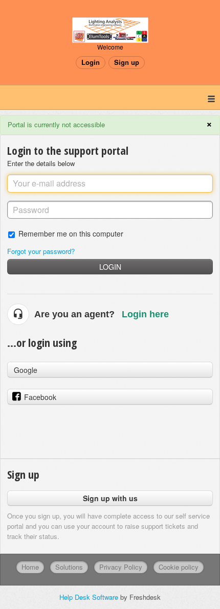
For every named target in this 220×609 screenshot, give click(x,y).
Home (30, 567)
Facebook (40, 397)
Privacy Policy (120, 567)
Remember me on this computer (70, 233)
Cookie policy (179, 567)
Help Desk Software (89, 597)
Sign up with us (110, 498)
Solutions (69, 567)
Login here (145, 314)
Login (110, 267)
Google (25, 370)
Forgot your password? (41, 251)
